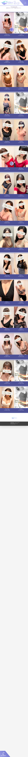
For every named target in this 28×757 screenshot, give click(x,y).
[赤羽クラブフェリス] (6, 4)
